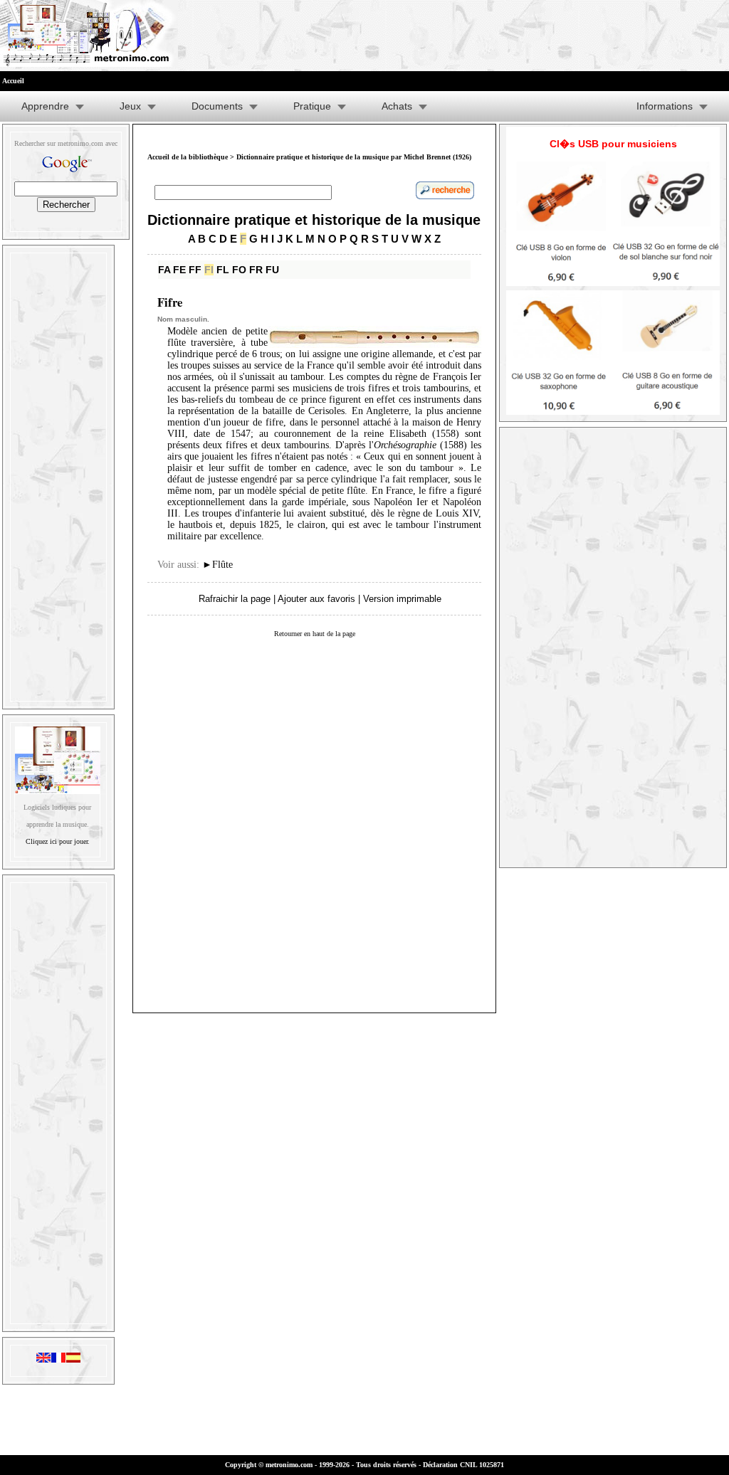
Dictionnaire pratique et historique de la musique (314, 220)
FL (222, 269)
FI (209, 269)
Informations (664, 106)
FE (179, 269)
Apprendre (45, 106)
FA (164, 269)
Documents (217, 106)
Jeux (130, 106)
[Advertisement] (58, 473)
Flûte (217, 564)
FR (256, 269)
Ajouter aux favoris (316, 598)
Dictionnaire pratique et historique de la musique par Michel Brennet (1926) (353, 157)
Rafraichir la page (235, 598)
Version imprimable (402, 598)
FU (272, 269)
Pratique (312, 106)
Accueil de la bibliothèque (187, 157)
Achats (397, 106)
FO (239, 269)
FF (195, 269)
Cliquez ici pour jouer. (58, 841)
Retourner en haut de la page (314, 634)
